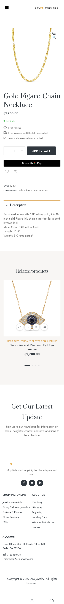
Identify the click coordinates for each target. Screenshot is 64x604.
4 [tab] (38, 365)
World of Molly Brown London (43, 525)
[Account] (32, 600)
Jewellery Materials (12, 502)
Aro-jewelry (37, 579)
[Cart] (52, 600)
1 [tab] (27, 365)
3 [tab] (35, 365)
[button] (7, 7)
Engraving (37, 512)
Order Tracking (11, 517)
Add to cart (41, 151)
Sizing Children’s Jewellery (16, 507)
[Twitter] (32, 483)
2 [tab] (32, 365)
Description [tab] (18, 205)
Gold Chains (25, 190)
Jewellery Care (39, 517)
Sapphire (52, 341)
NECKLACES (41, 190)
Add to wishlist (7, 171)
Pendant (26, 341)
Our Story (37, 502)
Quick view (44, 327)
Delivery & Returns (12, 512)
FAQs (5, 522)
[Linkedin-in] (40, 483)
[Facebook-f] (24, 483)
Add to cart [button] (19, 327)
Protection (39, 341)
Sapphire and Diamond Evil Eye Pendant (32, 347)
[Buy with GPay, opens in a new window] (32, 163)
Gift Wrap (37, 507)
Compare (15, 171)
